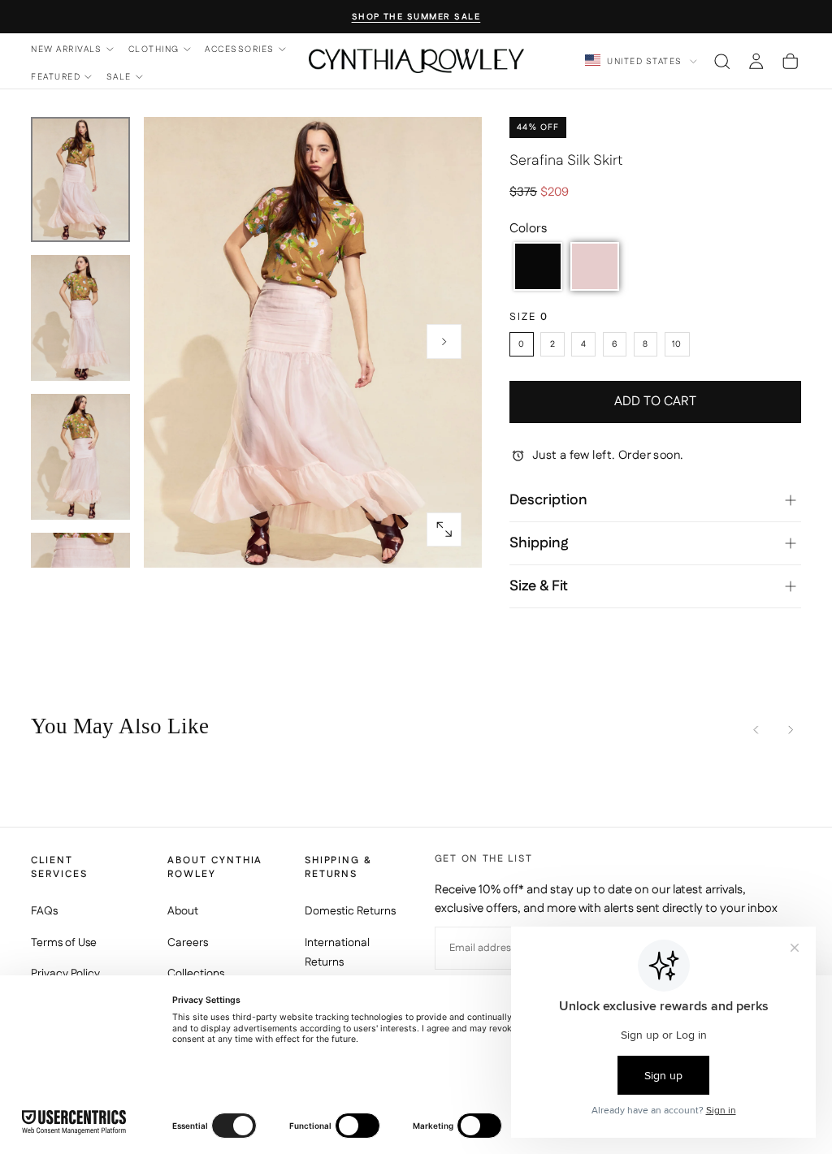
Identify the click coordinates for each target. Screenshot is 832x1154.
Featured (55, 77)
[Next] (790, 730)
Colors (528, 228)
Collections (195, 974)
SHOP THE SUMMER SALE (416, 17)
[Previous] (756, 730)
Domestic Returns (350, 911)
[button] (722, 61)
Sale (119, 77)
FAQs (44, 911)
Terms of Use (64, 943)
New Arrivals (66, 49)
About (182, 911)
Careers (187, 943)
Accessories (239, 49)
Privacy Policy (65, 974)
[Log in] (756, 61)
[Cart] (790, 61)
